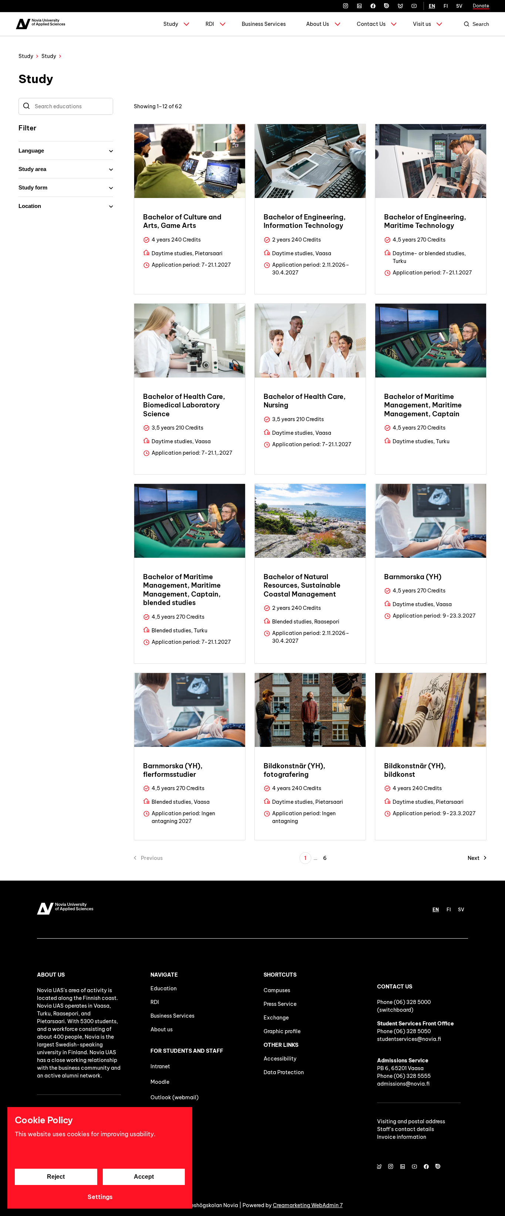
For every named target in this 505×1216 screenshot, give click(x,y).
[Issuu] (387, 6)
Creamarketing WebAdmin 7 (308, 1205)
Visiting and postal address (411, 1121)
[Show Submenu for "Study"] (186, 24)
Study (170, 24)
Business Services (264, 24)
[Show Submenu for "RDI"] (222, 24)
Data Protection (284, 1072)
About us (161, 1029)
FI (446, 6)
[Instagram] (346, 6)
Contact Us (371, 24)
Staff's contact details (405, 1129)
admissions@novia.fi (403, 1083)
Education (163, 988)
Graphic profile (282, 1031)
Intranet (160, 1066)
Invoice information (401, 1137)
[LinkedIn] (359, 6)
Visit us (422, 24)
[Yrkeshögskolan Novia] (40, 24)
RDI (210, 24)
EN (432, 6)
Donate (481, 5)
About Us (317, 24)
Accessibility (280, 1058)
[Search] (26, 106)
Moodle (159, 1082)
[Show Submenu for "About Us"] (337, 24)
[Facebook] (373, 6)
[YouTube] (414, 6)
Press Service (280, 1004)
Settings (100, 1196)
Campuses (277, 990)
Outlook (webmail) (174, 1097)
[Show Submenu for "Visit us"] (439, 24)
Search (480, 24)
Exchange (276, 1017)
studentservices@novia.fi (409, 1039)
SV (459, 6)
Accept (144, 1177)
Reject (56, 1177)
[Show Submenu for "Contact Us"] (394, 24)
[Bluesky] (400, 6)
